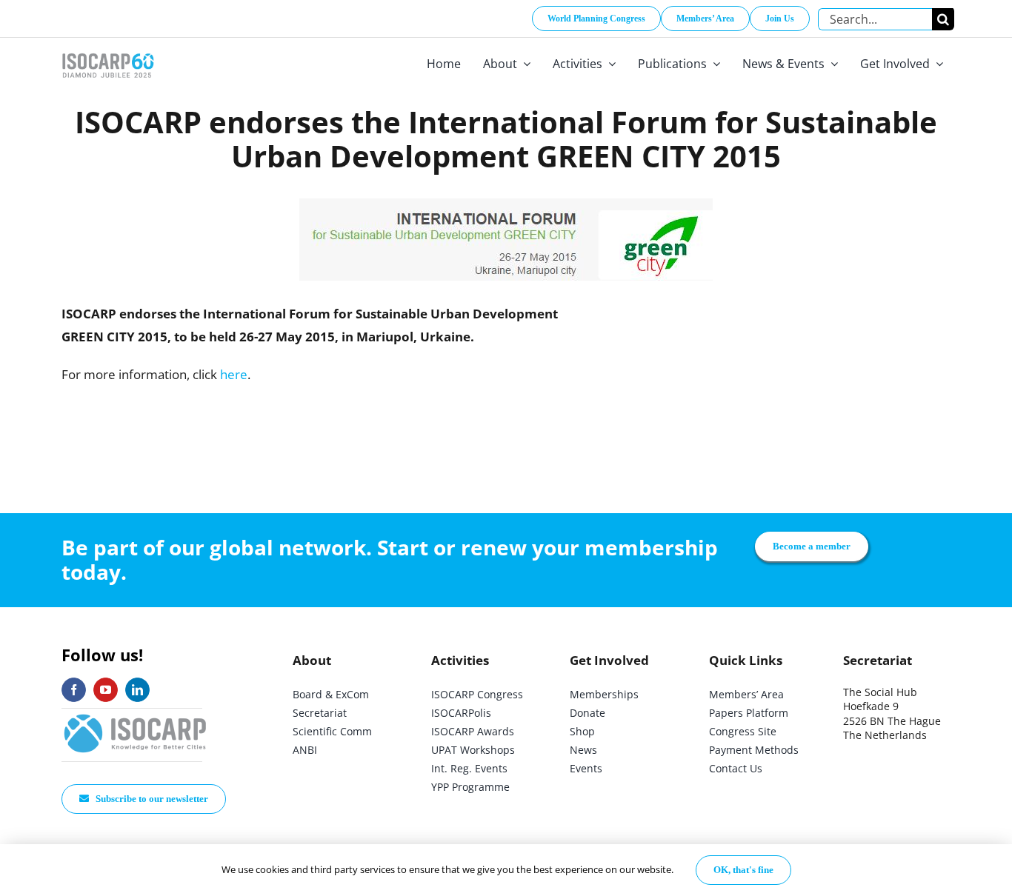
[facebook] (73, 690)
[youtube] (105, 690)
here (233, 374)
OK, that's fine (743, 869)
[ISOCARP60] (108, 50)
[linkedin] (137, 690)
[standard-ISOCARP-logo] (135, 714)
